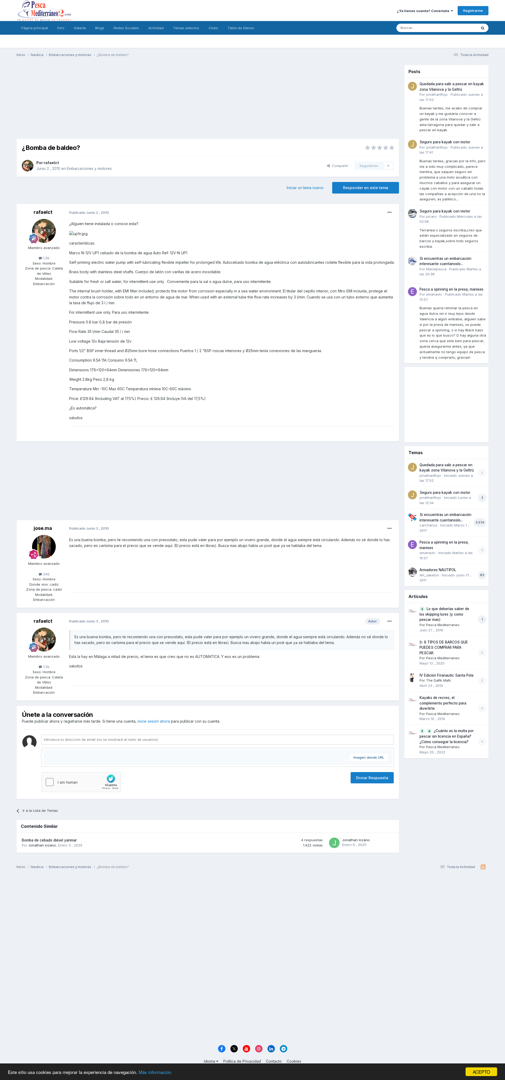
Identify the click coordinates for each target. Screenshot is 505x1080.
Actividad (156, 28)
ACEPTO (481, 1071)
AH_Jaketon (429, 575)
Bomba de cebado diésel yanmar (49, 840)
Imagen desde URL (369, 757)
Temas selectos (186, 28)
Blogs (99, 28)
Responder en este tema (365, 187)
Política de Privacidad (242, 1061)
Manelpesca (436, 269)
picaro (431, 216)
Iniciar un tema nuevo (305, 187)
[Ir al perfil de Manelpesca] (412, 260)
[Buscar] (482, 28)
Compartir (339, 166)
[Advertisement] (208, 102)
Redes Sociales (126, 28)
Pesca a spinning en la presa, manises (451, 289)
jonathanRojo (437, 94)
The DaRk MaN (438, 680)
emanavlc (434, 294)
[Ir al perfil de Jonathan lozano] (334, 843)
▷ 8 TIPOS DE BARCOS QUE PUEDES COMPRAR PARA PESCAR (444, 647)
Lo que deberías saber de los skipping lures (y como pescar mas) (444, 614)
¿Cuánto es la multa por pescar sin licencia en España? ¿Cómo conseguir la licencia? (447, 736)
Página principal (34, 28)
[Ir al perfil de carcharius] (412, 517)
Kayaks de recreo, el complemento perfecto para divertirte (443, 703)
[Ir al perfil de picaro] (412, 213)
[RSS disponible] (483, 867)
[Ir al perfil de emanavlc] (412, 291)
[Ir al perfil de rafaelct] (27, 165)
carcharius (428, 525)
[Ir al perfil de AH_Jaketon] (412, 572)
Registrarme (473, 10)
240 (45, 574)
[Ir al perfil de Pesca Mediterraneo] (412, 611)
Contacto (274, 1061)
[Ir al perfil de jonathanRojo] (412, 86)
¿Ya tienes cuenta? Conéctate (424, 11)
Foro (60, 28)
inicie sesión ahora (154, 721)
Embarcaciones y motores (89, 168)
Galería (80, 28)
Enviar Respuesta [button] (372, 777)
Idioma (210, 1061)
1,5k (45, 258)
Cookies (294, 1061)
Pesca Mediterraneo (442, 625)
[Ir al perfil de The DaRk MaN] (412, 677)
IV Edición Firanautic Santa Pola (446, 675)
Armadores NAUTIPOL (438, 570)
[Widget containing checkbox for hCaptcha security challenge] (81, 782)
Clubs (213, 28)
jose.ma (43, 528)
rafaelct (51, 162)
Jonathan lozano (42, 845)
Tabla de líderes (241, 28)
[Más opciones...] (389, 212)
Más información (155, 1072)
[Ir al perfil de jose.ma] (44, 547)
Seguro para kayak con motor (445, 142)
